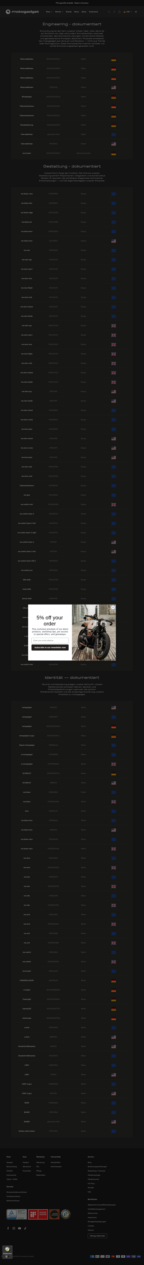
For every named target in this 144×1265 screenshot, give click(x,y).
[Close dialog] (113, 607)
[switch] (7, 1256)
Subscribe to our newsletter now (50, 647)
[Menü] (11, 1246)
